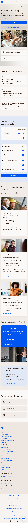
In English (14, 515)
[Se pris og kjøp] (14, 203)
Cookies (14, 511)
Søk (16, 2)
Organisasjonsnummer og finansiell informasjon (14, 518)
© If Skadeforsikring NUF (14, 505)
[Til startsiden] (2, 2)
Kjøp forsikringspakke (13, 27)
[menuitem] (23, 518)
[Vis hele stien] (2, 7)
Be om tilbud (13, 22)
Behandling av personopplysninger (14, 508)
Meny (25, 2)
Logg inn (21, 2)
